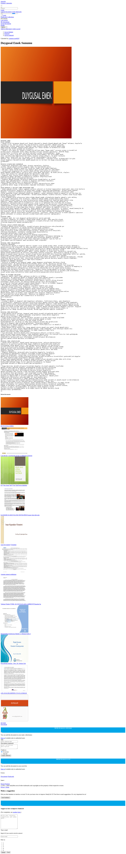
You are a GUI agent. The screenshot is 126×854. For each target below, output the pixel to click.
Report (3, 784)
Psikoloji (7, 33)
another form (17, 812)
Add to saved (16, 29)
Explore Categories (6, 3)
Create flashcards (16, 12)
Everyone (6, 752)
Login (2, 10)
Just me (5, 754)
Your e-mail (4, 830)
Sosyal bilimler (8, 32)
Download (4, 724)
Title (2, 740)
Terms (7, 787)
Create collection (5, 755)
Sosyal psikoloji (9, 35)
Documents (4, 776)
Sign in (3, 738)
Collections (10, 17)
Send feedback (5, 797)
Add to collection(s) (7, 29)
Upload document (6, 12)
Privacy (3, 787)
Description (7, 743)
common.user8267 (14, 38)
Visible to (3, 750)
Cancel (3, 852)
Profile (3, 25)
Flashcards (4, 17)
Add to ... (3, 27)
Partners (7, 784)
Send (8, 852)
